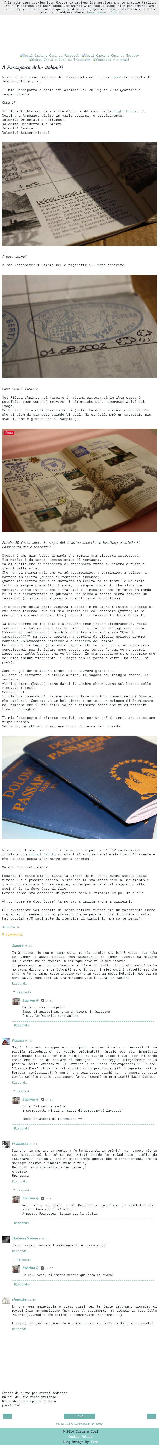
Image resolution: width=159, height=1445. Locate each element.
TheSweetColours (26, 1239)
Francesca (20, 1144)
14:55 (49, 1001)
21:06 (28, 946)
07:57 (29, 1041)
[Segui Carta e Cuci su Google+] (110, 55)
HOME (79, 1416)
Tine (94, 1442)
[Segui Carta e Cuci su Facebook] (49, 55)
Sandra (17, 946)
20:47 (45, 1238)
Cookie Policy (80, 1436)
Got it (116, 12)
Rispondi (19, 983)
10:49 (31, 1300)
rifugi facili (42, 854)
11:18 (33, 1144)
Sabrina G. (30, 1001)
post (118, 77)
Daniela (18, 1041)
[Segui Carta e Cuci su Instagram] (60, 59)
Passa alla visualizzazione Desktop (79, 1424)
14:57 (49, 1198)
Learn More (96, 12)
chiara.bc (19, 1300)
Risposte (24, 992)
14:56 (49, 1099)
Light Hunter (126, 111)
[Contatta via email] (111, 59)
